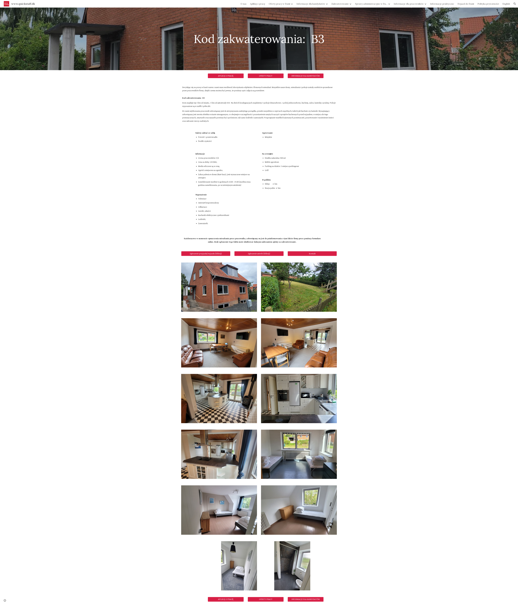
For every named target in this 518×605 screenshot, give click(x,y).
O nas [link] (243, 3)
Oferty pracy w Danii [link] (279, 3)
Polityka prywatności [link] (488, 3)
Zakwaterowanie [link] (340, 3)
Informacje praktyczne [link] (442, 3)
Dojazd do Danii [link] (466, 3)
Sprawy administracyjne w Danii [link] (371, 3)
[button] (515, 4)
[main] (259, 39)
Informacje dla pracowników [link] (409, 3)
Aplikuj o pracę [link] (257, 3)
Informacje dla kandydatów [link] (311, 3)
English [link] (506, 3)
